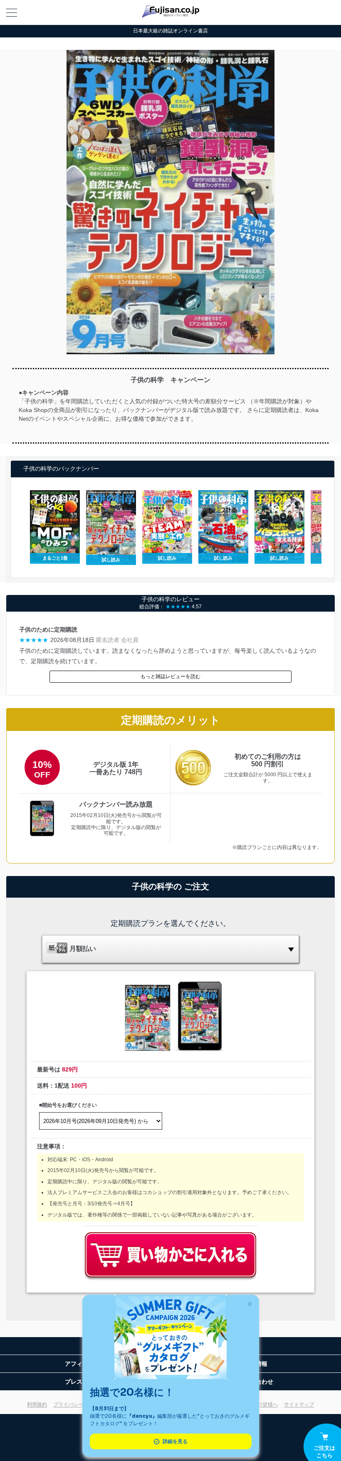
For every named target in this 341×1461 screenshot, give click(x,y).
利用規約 (37, 1404)
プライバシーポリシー (78, 1404)
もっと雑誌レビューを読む (170, 676)
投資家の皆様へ (260, 1404)
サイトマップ (299, 1404)
